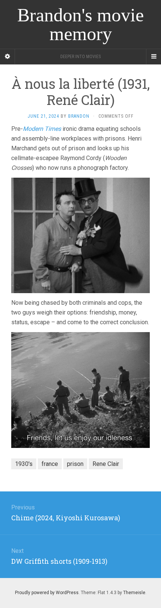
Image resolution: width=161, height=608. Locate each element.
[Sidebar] (7, 56)
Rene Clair (105, 463)
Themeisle (134, 592)
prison (75, 463)
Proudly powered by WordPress (47, 592)
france (50, 463)
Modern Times (42, 128)
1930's (24, 463)
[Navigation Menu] (153, 56)
